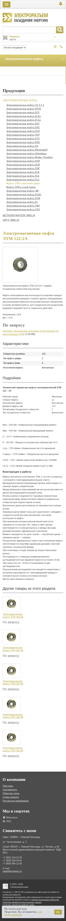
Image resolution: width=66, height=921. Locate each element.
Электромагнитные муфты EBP (23, 168)
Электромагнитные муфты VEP (23, 135)
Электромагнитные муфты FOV (23, 138)
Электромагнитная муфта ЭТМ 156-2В (13, 649)
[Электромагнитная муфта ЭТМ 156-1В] (12, 603)
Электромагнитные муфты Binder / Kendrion (29, 157)
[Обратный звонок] (61, 46)
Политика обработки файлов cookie (18, 905)
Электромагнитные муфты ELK (22, 176)
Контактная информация (16, 801)
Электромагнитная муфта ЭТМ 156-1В (13, 615)
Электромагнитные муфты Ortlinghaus (26, 153)
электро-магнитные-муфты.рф (45, 900)
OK (58, 912)
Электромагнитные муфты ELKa (23, 116)
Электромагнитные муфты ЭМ (22, 191)
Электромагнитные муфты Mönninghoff (27, 149)
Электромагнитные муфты (20, 100)
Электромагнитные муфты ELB (22, 172)
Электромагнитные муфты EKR (23, 131)
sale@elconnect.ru (12, 871)
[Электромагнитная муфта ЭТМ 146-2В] (12, 737)
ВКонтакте (11, 817)
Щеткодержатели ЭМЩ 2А (19, 215)
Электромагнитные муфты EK (22, 146)
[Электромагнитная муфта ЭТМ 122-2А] (20, 264)
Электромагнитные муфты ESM (23, 198)
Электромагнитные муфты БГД (22, 112)
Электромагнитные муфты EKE (23, 127)
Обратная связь (11, 793)
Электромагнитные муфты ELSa (23, 120)
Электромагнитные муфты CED (23, 209)
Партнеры (8, 786)
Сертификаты (10, 789)
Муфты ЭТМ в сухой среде (20, 187)
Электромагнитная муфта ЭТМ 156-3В (13, 682)
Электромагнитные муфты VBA (23, 205)
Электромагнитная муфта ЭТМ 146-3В (13, 716)
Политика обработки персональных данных (22, 902)
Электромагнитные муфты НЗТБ (23, 108)
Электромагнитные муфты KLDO (23, 194)
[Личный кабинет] (60, 3)
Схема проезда (11, 797)
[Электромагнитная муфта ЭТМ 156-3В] (12, 670)
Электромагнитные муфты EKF (23, 123)
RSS (8, 821)
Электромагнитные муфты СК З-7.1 (25, 105)
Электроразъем (31, 17)
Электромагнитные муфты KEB (23, 161)
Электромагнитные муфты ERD (23, 142)
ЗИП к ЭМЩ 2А (11, 220)
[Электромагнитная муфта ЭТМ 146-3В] (12, 704)
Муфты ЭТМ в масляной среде (23, 183)
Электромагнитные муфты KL (22, 202)
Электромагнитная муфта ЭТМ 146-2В (13, 749)
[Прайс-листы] (55, 46)
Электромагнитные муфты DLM (23, 164)
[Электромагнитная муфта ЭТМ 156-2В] (12, 637)
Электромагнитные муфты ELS (22, 179)
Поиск (59, 29)
